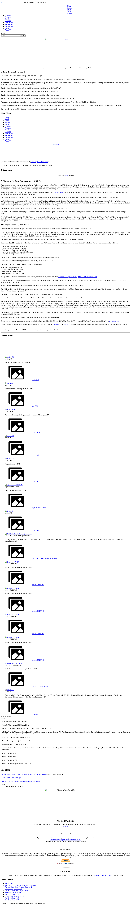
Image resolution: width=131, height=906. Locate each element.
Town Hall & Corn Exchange (11, 778)
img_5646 (35, 406)
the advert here (114, 321)
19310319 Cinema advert (40, 686)
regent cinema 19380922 (40, 507)
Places (69, 10)
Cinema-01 (35, 714)
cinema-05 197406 (38, 660)
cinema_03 (35, 481)
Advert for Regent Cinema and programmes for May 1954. (21, 781)
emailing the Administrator (39, 162)
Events (69, 13)
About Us (8, 30)
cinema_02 (35, 455)
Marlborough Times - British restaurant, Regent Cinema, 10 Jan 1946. (24, 774)
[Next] (4, 718)
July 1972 (67, 324)
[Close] (1, 716)
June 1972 (57, 324)
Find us (65, 826)
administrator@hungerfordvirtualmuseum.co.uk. (65, 840)
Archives (8, 15)
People (69, 8)
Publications (9, 26)
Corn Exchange (59, 192)
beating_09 (35, 380)
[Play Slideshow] (10, 716)
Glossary (8, 21)
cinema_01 (35, 530)
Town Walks (9, 24)
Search (3, 33)
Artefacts (8, 17)
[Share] (4, 716)
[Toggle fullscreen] (6, 716)
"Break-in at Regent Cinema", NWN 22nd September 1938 (77, 277)
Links (7, 28)
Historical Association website (102, 875)
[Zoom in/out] (8, 716)
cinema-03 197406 (38, 611)
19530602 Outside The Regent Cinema (44, 558)
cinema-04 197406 (38, 634)
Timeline (8, 19)
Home (69, 6)
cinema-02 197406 (38, 585)
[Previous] (1, 718)
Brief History (9, 22)
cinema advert (36, 432)
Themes (69, 11)
